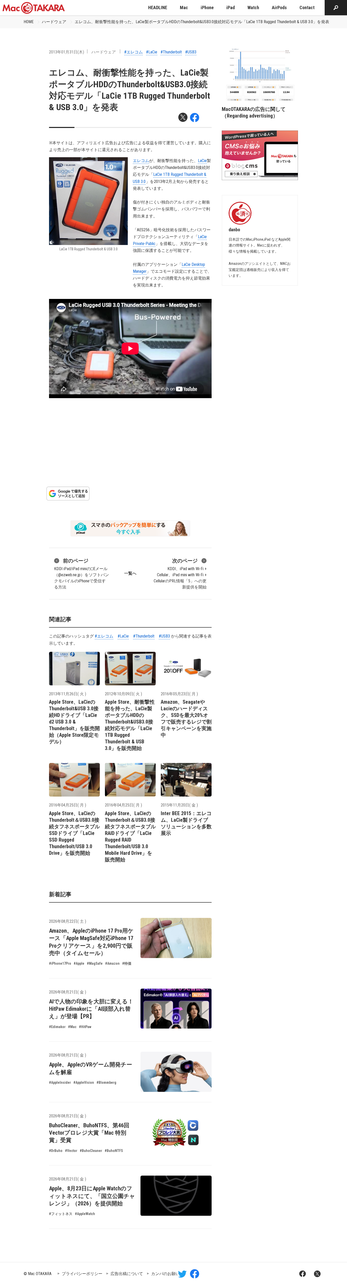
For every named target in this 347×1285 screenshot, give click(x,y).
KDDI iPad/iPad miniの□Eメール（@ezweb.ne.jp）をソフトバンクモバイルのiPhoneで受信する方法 (81, 573)
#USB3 (190, 52)
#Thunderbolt (171, 52)
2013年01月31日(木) (66, 52)
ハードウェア (54, 21)
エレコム (141, 160)
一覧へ (130, 573)
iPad (230, 7)
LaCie (202, 160)
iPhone (207, 7)
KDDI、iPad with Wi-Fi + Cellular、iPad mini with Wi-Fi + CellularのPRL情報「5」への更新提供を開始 (180, 573)
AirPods (279, 7)
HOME (29, 21)
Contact (306, 7)
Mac (184, 7)
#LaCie (151, 52)
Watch (253, 7)
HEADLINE (157, 7)
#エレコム (133, 52)
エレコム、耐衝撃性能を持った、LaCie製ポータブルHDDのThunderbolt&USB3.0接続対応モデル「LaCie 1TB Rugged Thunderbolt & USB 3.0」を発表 (202, 21)
